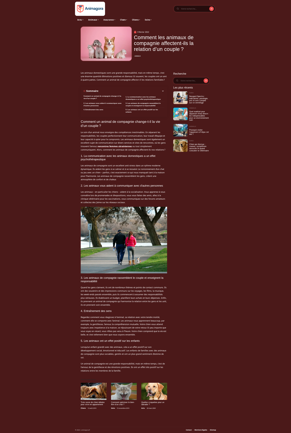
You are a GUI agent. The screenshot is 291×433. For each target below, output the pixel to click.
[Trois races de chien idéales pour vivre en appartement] (94, 391)
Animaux (138, 56)
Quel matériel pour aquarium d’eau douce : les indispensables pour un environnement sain (199, 115)
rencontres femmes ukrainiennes (115, 146)
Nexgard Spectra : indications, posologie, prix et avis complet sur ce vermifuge (198, 99)
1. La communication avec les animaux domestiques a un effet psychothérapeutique (143, 98)
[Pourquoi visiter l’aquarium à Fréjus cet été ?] (180, 130)
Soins (113, 408)
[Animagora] (90, 9)
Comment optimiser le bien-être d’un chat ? (122, 403)
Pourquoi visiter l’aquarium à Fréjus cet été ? (199, 132)
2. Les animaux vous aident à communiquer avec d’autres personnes (103, 104)
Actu (143, 408)
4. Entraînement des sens (93, 109)
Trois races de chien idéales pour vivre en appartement (93, 403)
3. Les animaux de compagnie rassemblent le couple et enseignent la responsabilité (143, 104)
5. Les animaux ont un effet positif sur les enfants (142, 111)
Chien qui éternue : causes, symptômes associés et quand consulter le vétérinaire (199, 147)
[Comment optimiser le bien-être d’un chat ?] (124, 391)
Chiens (83, 408)
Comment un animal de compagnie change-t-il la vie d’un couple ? (102, 97)
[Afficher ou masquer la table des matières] (131, 91)
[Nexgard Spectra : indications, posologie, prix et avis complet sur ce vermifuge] (180, 97)
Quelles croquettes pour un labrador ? (152, 403)
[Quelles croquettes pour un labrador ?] (154, 391)
